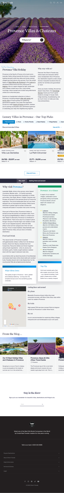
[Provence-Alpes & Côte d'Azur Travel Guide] (42, 355)
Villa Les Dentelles (10, 153)
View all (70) (56, 127)
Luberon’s (32, 82)
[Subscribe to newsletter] (42, 403)
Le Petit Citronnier (38, 153)
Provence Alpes (44, 26)
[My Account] (57, 2)
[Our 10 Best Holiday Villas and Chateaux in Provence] (14, 355)
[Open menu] (61, 2)
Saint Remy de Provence (40, 150)
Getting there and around (37, 181)
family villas (6, 100)
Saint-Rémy (52, 223)
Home (17, 26)
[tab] (8, 122)
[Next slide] (26, 139)
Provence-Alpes (10, 150)
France (24, 26)
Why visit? (22, 181)
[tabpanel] (32, 147)
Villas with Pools (31, 173)
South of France (33, 26)
